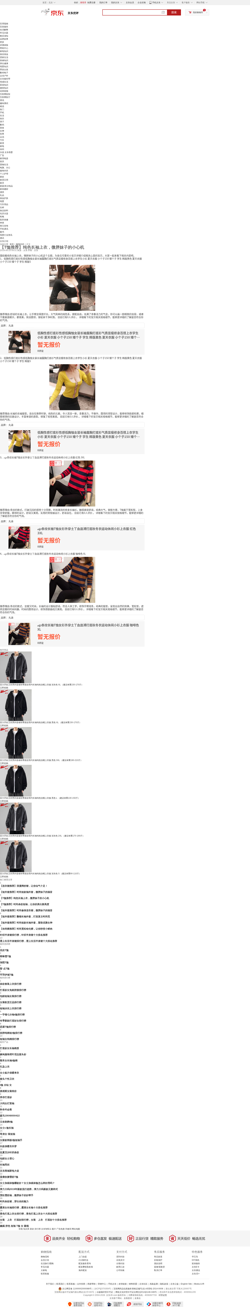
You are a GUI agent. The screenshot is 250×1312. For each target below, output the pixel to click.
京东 (64, 14)
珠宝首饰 (4, 226)
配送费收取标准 (86, 1267)
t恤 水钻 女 (6, 1085)
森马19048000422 (10, 1115)
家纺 (2, 177)
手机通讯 (4, 229)
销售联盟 (133, 1284)
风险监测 (154, 1284)
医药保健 (4, 220)
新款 (32, 1229)
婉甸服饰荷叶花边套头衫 (13, 1054)
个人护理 (4, 174)
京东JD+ (196, 1274)
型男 (2, 134)
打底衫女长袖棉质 (9, 1048)
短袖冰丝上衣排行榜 (10, 1008)
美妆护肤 (4, 198)
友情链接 (123, 1284)
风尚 (2, 118)
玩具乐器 (4, 213)
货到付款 (120, 1256)
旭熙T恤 (4, 962)
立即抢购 (4, 688)
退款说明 (158, 1263)
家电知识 (4, 51)
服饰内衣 (4, 171)
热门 (2, 109)
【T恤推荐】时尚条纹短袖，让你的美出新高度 (24, 904)
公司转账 (120, 1270)
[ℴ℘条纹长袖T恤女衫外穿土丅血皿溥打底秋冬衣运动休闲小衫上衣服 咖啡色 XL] (72, 579)
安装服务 (4, 27)
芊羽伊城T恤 (6, 974)
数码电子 (4, 72)
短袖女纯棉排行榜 (9, 1039)
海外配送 (83, 1270)
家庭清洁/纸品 (6, 186)
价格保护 (158, 1260)
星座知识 (4, 85)
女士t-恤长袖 (7, 1127)
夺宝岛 (195, 1256)
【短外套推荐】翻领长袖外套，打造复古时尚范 (25, 916)
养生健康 (4, 63)
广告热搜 (60, 1229)
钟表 (2, 223)
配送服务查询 (85, 1263)
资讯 (2, 100)
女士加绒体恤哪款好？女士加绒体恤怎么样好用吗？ (27, 1183)
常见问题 (4, 33)
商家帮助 (91, 1284)
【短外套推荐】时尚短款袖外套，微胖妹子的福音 (26, 892)
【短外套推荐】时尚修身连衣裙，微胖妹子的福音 (26, 910)
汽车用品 (4, 204)
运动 (2, 137)
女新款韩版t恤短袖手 (11, 1140)
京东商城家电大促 (9, 1170)
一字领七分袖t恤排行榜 (12, 1014)
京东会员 (130, 2)
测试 (2, 238)
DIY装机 (195, 1260)
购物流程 (45, 1256)
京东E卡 (195, 1267)
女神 (2, 131)
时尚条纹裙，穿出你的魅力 (14, 1201)
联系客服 (45, 1274)
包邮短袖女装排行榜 (10, 996)
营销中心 (102, 1284)
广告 (2, 155)
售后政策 (158, 1256)
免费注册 (91, 2)
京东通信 (196, 1270)
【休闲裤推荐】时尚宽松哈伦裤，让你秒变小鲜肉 (26, 928)
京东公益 (174, 1284)
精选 (2, 106)
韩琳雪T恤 (5, 956)
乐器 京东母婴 (6, 152)
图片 (54, 1229)
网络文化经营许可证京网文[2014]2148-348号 (136, 1292)
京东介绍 (4, 241)
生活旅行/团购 (47, 1263)
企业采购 (142, 2)
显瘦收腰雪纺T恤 (9, 1177)
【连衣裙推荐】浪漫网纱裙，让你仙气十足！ (24, 885)
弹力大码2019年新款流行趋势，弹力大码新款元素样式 (29, 1189)
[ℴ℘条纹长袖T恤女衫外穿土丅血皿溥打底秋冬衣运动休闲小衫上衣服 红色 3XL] (72, 483)
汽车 (2, 140)
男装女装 (4, 69)
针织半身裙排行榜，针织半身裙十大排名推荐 (24, 934)
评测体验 (4, 45)
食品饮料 (4, 210)
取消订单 (158, 1270)
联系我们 (60, 1284)
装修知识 (4, 60)
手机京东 (156, 2)
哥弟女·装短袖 (7, 1134)
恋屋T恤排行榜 (8, 1026)
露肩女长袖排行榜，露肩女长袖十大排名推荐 (24, 1207)
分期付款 (120, 1263)
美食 (2, 128)
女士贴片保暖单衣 (9, 1072)
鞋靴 (2, 216)
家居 (2, 143)
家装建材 (4, 189)
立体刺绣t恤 (6, 1121)
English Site (186, 1284)
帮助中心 (4, 48)
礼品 (2, 195)
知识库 (26, 1229)
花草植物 (4, 91)
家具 (2, 183)
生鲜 (2, 207)
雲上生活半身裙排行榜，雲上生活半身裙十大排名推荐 (28, 941)
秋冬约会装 (6, 1109)
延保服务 (196, 1263)
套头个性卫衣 (7, 1078)
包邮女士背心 (7, 1158)
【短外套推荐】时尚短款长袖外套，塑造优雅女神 (26, 922)
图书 (2, 232)
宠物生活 (4, 164)
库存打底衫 (6, 1097)
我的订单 (103, 2)
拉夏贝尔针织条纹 (9, 1152)
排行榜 (38, 1229)
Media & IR (199, 1284)
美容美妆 (4, 54)
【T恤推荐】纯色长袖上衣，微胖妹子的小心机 (24, 898)
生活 (2, 115)
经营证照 (163, 1295)
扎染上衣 (5, 1066)
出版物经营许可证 (105, 1292)
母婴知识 (4, 66)
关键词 (68, 1229)
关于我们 (50, 1284)
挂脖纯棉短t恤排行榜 (11, 1033)
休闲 (2, 149)
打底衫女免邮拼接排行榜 (13, 990)
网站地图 (76, 1229)
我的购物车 (198, 12)
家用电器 (4, 158)
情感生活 (4, 82)
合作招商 (81, 1284)
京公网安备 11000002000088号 (77, 1288)
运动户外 (4, 76)
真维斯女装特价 (8, 1091)
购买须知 (4, 36)
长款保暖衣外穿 (8, 1146)
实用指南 (4, 23)
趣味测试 (4, 103)
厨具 (2, 161)
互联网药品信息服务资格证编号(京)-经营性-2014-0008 (138, 1288)
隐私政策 (164, 1284)
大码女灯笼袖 (7, 1103)
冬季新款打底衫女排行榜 (13, 1020)
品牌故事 (4, 39)
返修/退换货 (159, 1267)
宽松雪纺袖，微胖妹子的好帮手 (16, 1195)
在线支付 (120, 1260)
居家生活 (4, 57)
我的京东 (115, 2)
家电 (2, 146)
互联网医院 (5, 94)
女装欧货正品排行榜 (10, 1002)
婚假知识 (4, 88)
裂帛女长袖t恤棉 (9, 1060)
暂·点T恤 (5, 968)
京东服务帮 (5, 79)
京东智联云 (46, 1229)
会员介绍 (45, 1260)
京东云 (138, 1298)
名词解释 (4, 30)
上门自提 (83, 1256)
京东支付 (128, 1298)
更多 (2, 42)
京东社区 (143, 1284)
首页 (12, 244)
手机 (2, 112)
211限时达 (83, 1260)
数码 (2, 125)
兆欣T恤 (4, 950)
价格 (21, 1229)
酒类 (2, 192)
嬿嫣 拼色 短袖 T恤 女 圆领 (14, 1226)
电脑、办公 (5, 167)
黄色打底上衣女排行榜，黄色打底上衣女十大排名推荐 (28, 1213)
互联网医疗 (5, 97)
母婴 (2, 201)
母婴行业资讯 (6, 235)
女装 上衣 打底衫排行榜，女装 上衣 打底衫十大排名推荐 (33, 1219)
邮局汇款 (120, 1267)
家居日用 (4, 180)
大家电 (44, 1270)
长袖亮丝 (5, 1164)
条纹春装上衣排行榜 (10, 984)
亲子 (2, 121)
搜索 (174, 12)
